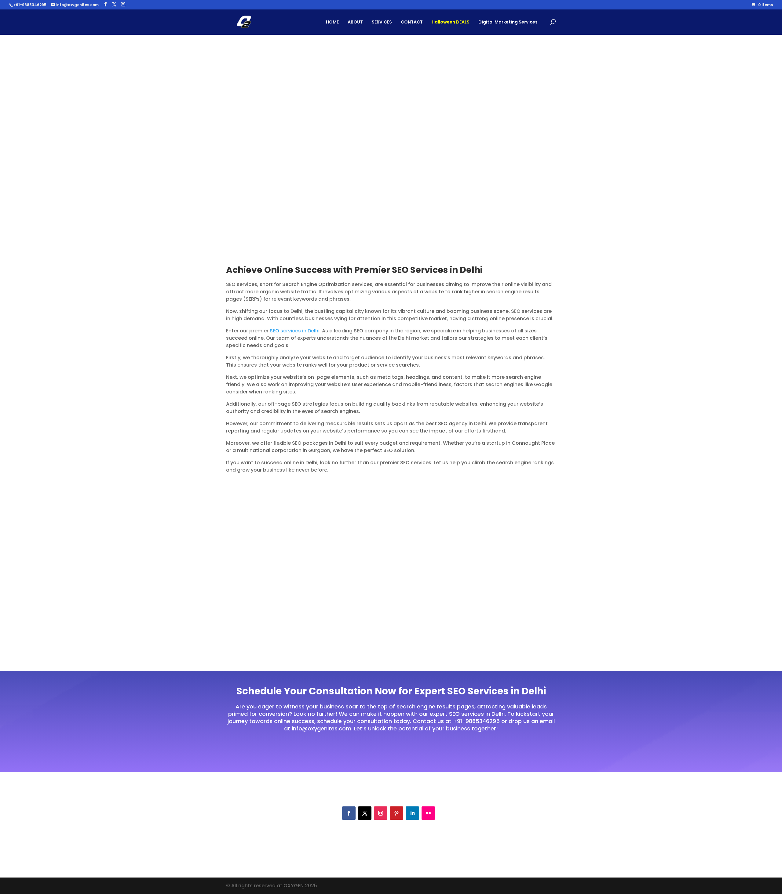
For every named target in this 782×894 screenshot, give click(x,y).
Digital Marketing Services (508, 22)
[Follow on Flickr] (428, 813)
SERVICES (382, 22)
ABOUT (355, 22)
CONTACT (412, 22)
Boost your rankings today (388, 749)
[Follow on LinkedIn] (412, 813)
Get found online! (259, 161)
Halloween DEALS (451, 22)
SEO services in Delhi (295, 330)
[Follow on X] (364, 813)
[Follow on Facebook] (349, 813)
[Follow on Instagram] (380, 813)
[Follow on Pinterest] (396, 813)
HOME (332, 22)
